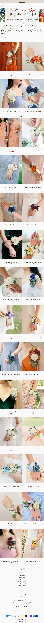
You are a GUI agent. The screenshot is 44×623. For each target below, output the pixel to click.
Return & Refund (22, 583)
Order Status (22, 577)
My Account (22, 575)
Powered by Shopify (22, 621)
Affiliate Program (22, 585)
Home (21, 23)
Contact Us (22, 579)
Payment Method (22, 594)
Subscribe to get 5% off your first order (22, 600)
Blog (22, 596)
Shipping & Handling (22, 581)
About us (22, 589)
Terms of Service (22, 592)
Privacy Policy (22, 591)
